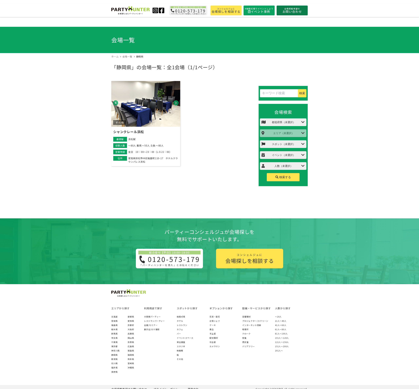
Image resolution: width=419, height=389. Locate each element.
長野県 (114, 371)
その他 (180, 359)
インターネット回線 (251, 325)
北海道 (114, 316)
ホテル (180, 320)
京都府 (131, 325)
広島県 (131, 346)
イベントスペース (185, 337)
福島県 (114, 325)
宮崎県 (131, 363)
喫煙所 (245, 329)
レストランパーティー (154, 320)
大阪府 (131, 329)
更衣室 (245, 342)
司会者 (213, 342)
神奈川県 (115, 350)
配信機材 (214, 337)
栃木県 (114, 329)
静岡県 (114, 354)
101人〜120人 (282, 337)
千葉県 (114, 342)
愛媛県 (131, 316)
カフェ (180, 329)
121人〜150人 (282, 342)
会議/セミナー (151, 325)
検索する (284, 177)
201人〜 (279, 350)
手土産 (213, 333)
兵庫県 (131, 333)
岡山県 (131, 337)
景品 (212, 329)
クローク (246, 333)
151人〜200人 (282, 346)
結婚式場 (181, 316)
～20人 (278, 316)
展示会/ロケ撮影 (152, 329)
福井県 (114, 367)
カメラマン (215, 346)
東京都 (114, 346)
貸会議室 (181, 342)
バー (179, 333)
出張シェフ (215, 320)
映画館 (180, 350)
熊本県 (131, 359)
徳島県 (131, 350)
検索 (302, 93)
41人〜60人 (280, 325)
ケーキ (213, 325)
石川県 (114, 363)
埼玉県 (114, 337)
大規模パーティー (152, 316)
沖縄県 (131, 367)
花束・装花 (215, 316)
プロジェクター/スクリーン (255, 320)
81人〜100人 (281, 333)
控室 (244, 337)
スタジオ (181, 346)
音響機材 (246, 316)
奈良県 (131, 342)
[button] (115, 102)
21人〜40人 (280, 320)
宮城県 (114, 320)
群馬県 (114, 333)
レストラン (182, 325)
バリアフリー (248, 346)
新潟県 (114, 359)
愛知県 (131, 320)
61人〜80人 (280, 329)
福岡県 (131, 354)
